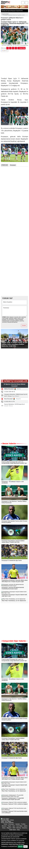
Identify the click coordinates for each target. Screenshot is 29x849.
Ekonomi (4, 826)
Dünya (3, 828)
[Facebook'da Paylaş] (7, 48)
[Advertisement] (14, 64)
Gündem (17, 824)
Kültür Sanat (12, 829)
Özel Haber (19, 826)
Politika (23, 824)
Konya (5, 824)
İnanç (18, 829)
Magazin (9, 828)
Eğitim (25, 826)
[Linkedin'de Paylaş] (13, 48)
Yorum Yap (22, 48)
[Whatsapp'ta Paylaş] (16, 48)
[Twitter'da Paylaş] (10, 48)
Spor (14, 826)
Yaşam (9, 826)
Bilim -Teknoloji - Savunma (20, 828)
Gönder (24, 325)
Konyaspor (13, 165)
